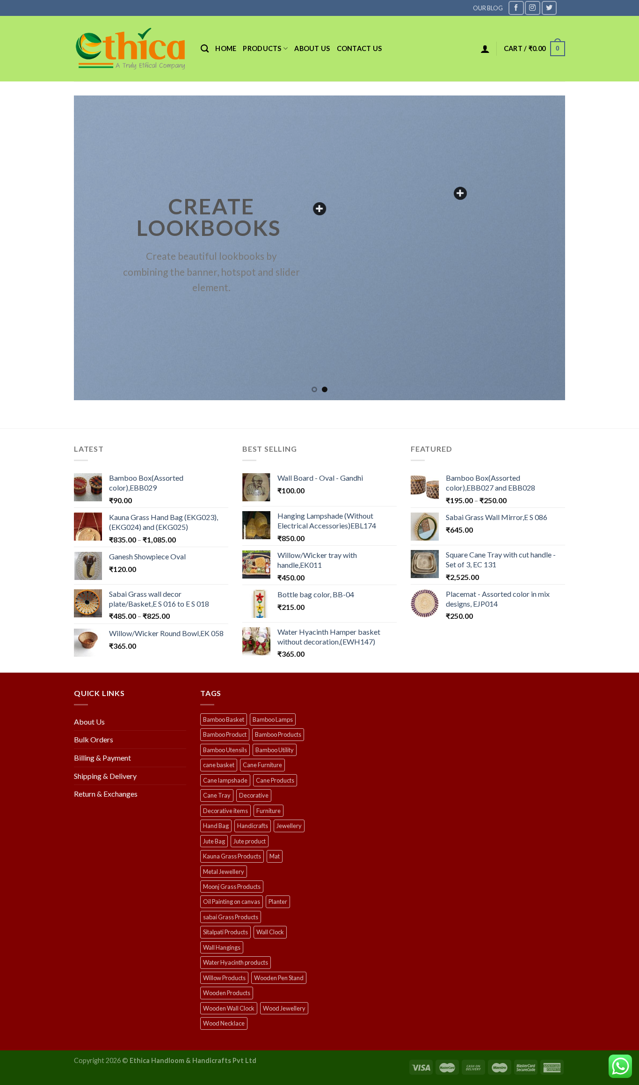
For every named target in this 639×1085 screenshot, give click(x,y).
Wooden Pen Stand (279, 978)
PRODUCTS (262, 48)
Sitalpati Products (225, 932)
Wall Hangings (221, 947)
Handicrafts (252, 825)
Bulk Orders (93, 739)
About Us (89, 721)
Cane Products (275, 780)
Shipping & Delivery (105, 775)
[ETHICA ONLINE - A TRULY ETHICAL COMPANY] (130, 49)
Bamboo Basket (223, 719)
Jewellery (289, 825)
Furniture (268, 810)
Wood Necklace (224, 1023)
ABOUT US (312, 48)
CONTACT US (359, 48)
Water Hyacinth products (235, 962)
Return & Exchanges (106, 793)
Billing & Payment (102, 757)
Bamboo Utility (274, 750)
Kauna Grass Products (232, 856)
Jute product (249, 841)
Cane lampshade (225, 780)
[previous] (95, 247)
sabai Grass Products (230, 917)
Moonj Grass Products (232, 886)
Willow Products (224, 978)
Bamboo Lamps (273, 719)
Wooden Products (226, 993)
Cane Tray (217, 795)
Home (225, 48)
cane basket (218, 765)
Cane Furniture (262, 765)
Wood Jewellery (284, 1008)
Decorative (254, 795)
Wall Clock (270, 932)
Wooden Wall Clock (228, 1008)
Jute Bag (214, 841)
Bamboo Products (278, 734)
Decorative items (225, 810)
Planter (278, 901)
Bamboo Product (225, 734)
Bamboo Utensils (225, 750)
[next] (543, 247)
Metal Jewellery (223, 871)
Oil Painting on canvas (231, 901)
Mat (274, 856)
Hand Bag (216, 825)
